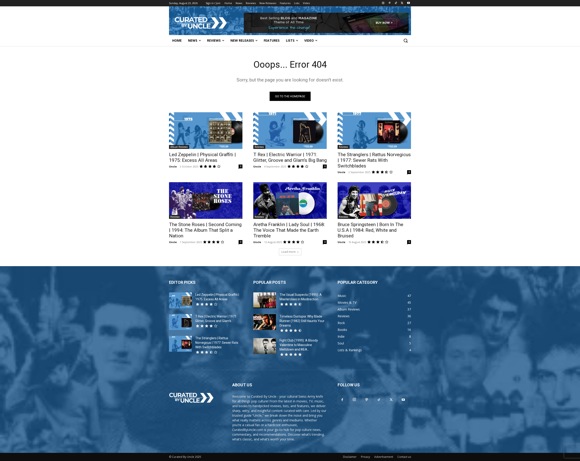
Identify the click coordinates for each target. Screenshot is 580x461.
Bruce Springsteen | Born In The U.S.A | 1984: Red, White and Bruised (370, 230)
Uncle (173, 166)
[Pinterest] (389, 3)
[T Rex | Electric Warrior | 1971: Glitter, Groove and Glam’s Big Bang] (290, 130)
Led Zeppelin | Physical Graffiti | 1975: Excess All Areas (202, 157)
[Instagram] (383, 3)
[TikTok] (396, 3)
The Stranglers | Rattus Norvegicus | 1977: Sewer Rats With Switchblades (374, 160)
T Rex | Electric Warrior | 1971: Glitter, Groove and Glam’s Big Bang (290, 157)
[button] (405, 40)
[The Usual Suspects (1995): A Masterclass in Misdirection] (264, 300)
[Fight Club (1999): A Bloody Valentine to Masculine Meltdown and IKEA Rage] (264, 346)
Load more (288, 252)
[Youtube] (408, 3)
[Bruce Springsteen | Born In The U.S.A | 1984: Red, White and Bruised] (374, 200)
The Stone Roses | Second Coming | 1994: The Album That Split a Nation (205, 230)
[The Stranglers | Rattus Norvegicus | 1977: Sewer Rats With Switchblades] (374, 130)
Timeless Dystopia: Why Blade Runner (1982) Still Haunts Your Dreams (302, 321)
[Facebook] (342, 399)
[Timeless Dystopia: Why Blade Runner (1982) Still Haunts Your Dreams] (264, 322)
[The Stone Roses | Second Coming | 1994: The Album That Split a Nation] (205, 200)
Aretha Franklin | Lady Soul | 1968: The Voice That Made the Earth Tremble (289, 230)
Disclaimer (350, 457)
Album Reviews (179, 146)
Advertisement (383, 457)
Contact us (404, 457)
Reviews (259, 146)
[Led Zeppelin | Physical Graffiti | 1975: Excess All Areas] (205, 130)
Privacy (365, 457)
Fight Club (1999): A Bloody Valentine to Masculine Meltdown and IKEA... (299, 345)
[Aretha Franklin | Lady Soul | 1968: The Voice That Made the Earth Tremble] (290, 200)
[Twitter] (402, 3)
